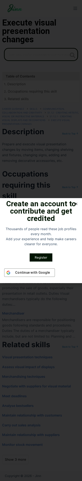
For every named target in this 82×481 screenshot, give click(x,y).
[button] (76, 203)
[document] (41, 240)
